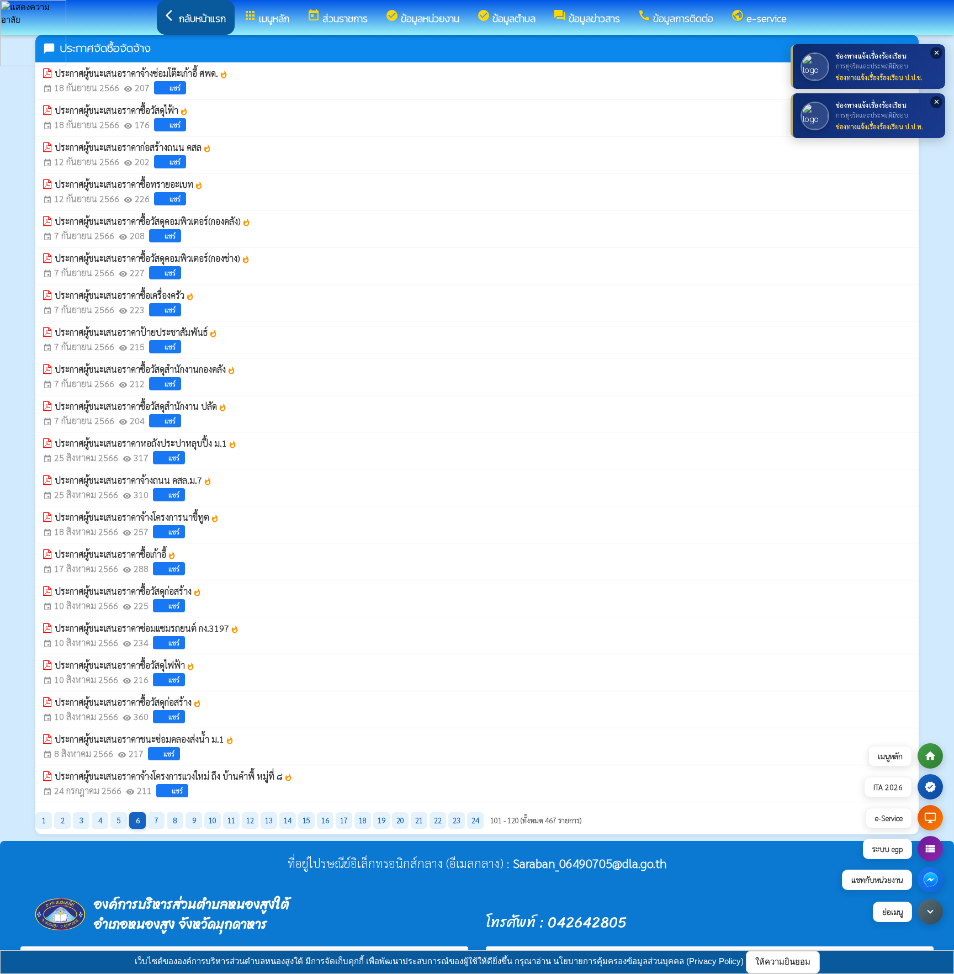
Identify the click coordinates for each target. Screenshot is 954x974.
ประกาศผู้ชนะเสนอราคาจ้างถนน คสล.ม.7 (133, 480)
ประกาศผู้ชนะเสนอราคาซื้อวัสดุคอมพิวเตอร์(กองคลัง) (153, 221)
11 (231, 820)
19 (381, 820)
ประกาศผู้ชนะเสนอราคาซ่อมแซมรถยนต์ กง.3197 (147, 628)
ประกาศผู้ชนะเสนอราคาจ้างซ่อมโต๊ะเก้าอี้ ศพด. (141, 73)
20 (400, 820)
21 (419, 820)
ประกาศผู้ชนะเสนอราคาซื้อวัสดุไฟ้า (121, 110)
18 (363, 820)
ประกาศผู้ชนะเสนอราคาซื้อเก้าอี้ (115, 554)
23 (456, 820)
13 (269, 820)
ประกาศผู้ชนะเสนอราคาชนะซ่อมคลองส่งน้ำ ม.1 (144, 739)
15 (306, 820)
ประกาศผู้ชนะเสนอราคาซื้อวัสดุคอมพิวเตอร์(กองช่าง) (152, 258)
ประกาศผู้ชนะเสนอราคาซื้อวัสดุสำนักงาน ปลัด (141, 406)
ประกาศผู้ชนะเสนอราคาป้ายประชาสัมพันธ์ (136, 332)
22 (438, 820)
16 (325, 820)
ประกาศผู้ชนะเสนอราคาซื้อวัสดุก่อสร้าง (128, 591)
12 (250, 820)
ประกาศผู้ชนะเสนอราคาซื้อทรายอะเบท (129, 184)
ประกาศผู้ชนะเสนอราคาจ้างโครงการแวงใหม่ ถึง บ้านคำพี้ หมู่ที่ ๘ (174, 776)
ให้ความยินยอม (782, 961)
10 (212, 820)
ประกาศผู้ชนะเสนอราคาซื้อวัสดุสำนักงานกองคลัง (145, 369)
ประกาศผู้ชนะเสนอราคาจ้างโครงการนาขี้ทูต (137, 517)
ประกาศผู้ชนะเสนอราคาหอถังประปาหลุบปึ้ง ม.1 (146, 443)
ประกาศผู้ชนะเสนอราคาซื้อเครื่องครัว (124, 295)
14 (288, 820)
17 (344, 820)
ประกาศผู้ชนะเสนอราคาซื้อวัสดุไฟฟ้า (125, 665)
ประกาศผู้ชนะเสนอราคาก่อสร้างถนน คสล (133, 147)
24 (475, 820)
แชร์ (175, 87)
